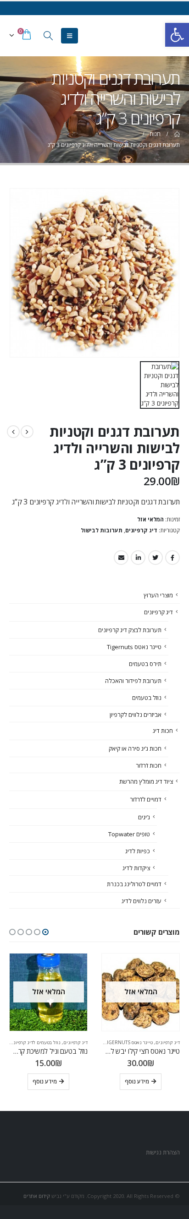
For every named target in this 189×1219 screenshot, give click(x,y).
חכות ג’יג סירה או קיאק (135, 748)
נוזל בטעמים (146, 697)
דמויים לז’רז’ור (145, 799)
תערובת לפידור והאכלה (133, 681)
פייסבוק (172, 557)
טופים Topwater (129, 834)
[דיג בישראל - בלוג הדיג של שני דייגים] (162, 35)
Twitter (155, 557)
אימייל (121, 557)
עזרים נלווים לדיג (141, 901)
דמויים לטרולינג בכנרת (134, 884)
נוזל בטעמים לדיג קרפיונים (35, 1042)
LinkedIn (138, 557)
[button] (45, 931)
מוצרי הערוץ (158, 595)
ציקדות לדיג (136, 868)
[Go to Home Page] (176, 134)
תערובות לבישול (101, 530)
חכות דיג (163, 730)
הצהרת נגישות (162, 1152)
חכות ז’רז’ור (148, 765)
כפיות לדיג (137, 851)
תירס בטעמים (145, 664)
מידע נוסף (137, 1081)
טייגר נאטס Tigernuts (134, 647)
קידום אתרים (36, 1195)
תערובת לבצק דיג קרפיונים (129, 630)
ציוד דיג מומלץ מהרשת (146, 781)
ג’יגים (144, 817)
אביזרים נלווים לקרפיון (135, 714)
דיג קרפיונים (141, 530)
